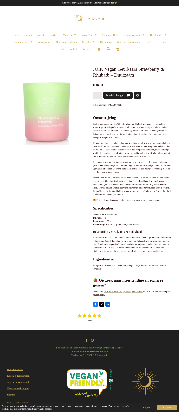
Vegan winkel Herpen (18, 388)
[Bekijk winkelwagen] (118, 49)
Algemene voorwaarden (19, 382)
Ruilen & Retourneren (18, 375)
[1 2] (97, 95)
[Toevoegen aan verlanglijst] (137, 95)
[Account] (99, 49)
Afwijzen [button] (146, 407)
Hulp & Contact (15, 369)
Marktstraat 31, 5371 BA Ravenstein (89, 355)
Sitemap (11, 394)
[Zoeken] (108, 48)
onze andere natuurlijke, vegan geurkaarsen (123, 291)
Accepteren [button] (166, 407)
